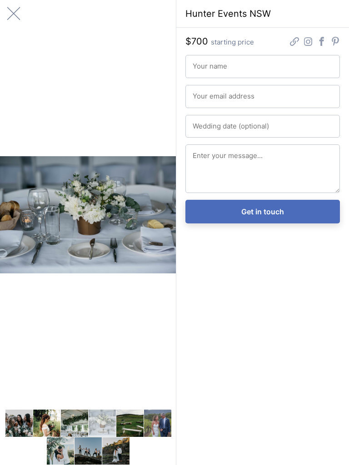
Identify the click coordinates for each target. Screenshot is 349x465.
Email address (206, 91)
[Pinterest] (335, 43)
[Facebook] (321, 43)
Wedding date (206, 121)
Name (198, 61)
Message (201, 150)
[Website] (294, 43)
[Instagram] (308, 43)
